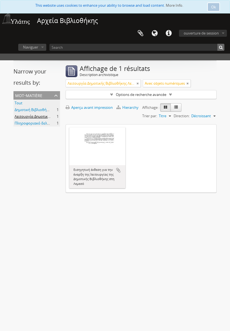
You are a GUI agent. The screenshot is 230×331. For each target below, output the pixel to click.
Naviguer (30, 47)
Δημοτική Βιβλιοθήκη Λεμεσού (40, 109)
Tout (18, 102)
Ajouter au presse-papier (118, 170)
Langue (155, 33)
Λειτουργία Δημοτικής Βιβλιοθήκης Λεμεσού (52, 116)
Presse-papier (141, 33)
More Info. (174, 5)
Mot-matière (28, 95)
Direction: (182, 115)
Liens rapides (169, 33)
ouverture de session (201, 33)
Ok (213, 7)
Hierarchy (130, 107)
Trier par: (149, 115)
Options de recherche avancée (141, 94)
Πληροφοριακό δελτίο (33, 123)
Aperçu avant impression (91, 107)
